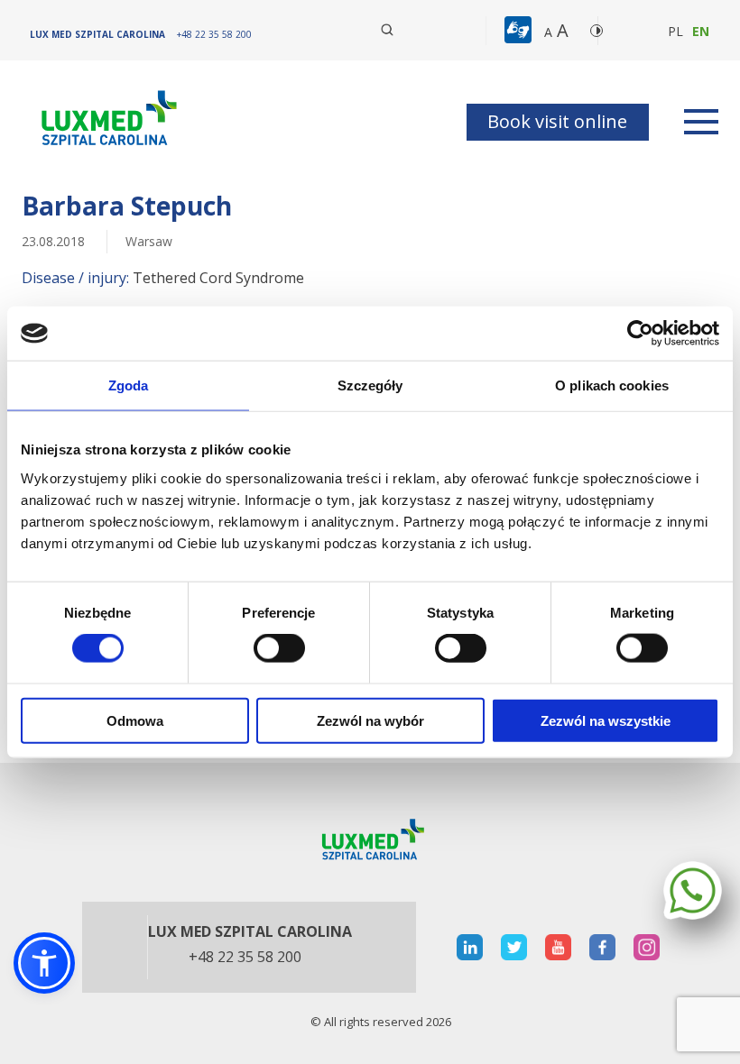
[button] (387, 29)
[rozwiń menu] (701, 121)
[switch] (279, 648)
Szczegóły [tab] (370, 385)
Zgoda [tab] (128, 385)
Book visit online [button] (557, 121)
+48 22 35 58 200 (245, 957)
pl (675, 31)
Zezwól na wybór (370, 720)
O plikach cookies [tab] (612, 385)
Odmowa (134, 720)
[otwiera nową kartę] (470, 947)
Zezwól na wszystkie (606, 720)
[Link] (107, 121)
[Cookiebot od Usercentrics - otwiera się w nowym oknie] (640, 333)
